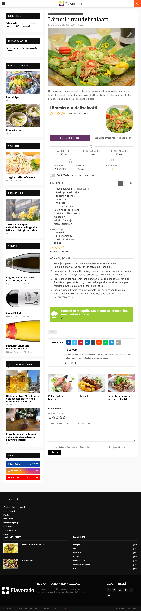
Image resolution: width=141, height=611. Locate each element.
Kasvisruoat (72, 14)
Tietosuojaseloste (10, 530)
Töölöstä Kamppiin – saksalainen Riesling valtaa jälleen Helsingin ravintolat (22, 227)
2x (125, 183)
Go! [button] (62, 317)
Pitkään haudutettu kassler (32, 544)
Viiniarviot (77, 548)
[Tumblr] (131, 590)
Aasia (57, 14)
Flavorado (60, 25)
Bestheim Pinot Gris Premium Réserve (17, 347)
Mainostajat (8, 519)
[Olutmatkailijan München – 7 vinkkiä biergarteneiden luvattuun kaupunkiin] (23, 381)
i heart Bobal (13, 313)
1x (120, 183)
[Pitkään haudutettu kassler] (10, 548)
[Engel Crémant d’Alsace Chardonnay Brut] (23, 263)
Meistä (6, 515)
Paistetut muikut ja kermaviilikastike (119, 398)
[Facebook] (109, 590)
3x (131, 183)
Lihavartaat (85, 396)
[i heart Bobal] (23, 298)
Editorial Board (119, 608)
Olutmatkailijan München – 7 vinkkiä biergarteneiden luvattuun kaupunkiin (22, 399)
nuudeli (52, 332)
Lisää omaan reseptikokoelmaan (114, 138)
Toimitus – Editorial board (14, 507)
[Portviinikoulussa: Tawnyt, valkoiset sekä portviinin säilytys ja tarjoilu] (23, 419)
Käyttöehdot (8, 526)
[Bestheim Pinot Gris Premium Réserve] (23, 331)
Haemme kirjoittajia (11, 522)
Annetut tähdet (56, 413)
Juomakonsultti (9, 511)
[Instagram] (120, 590)
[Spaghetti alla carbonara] (23, 163)
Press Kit (7, 534)
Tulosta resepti (71, 138)
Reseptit (51, 14)
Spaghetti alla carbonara (20, 177)
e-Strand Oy (61, 608)
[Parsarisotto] (23, 115)
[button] (51, 113)
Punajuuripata (26, 560)
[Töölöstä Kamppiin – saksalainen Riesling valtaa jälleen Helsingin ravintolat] (23, 210)
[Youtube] (109, 595)
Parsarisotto (13, 130)
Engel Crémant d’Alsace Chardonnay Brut (20, 279)
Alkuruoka (64, 14)
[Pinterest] (125, 590)
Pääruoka (77, 552)
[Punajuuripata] (10, 564)
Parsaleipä (12, 97)
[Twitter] (114, 590)
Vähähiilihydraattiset (81, 564)
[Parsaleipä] (23, 82)
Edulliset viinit (79, 560)
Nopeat (80, 14)
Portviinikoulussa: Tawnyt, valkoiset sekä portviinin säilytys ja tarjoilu (21, 437)
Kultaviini (77, 569)
